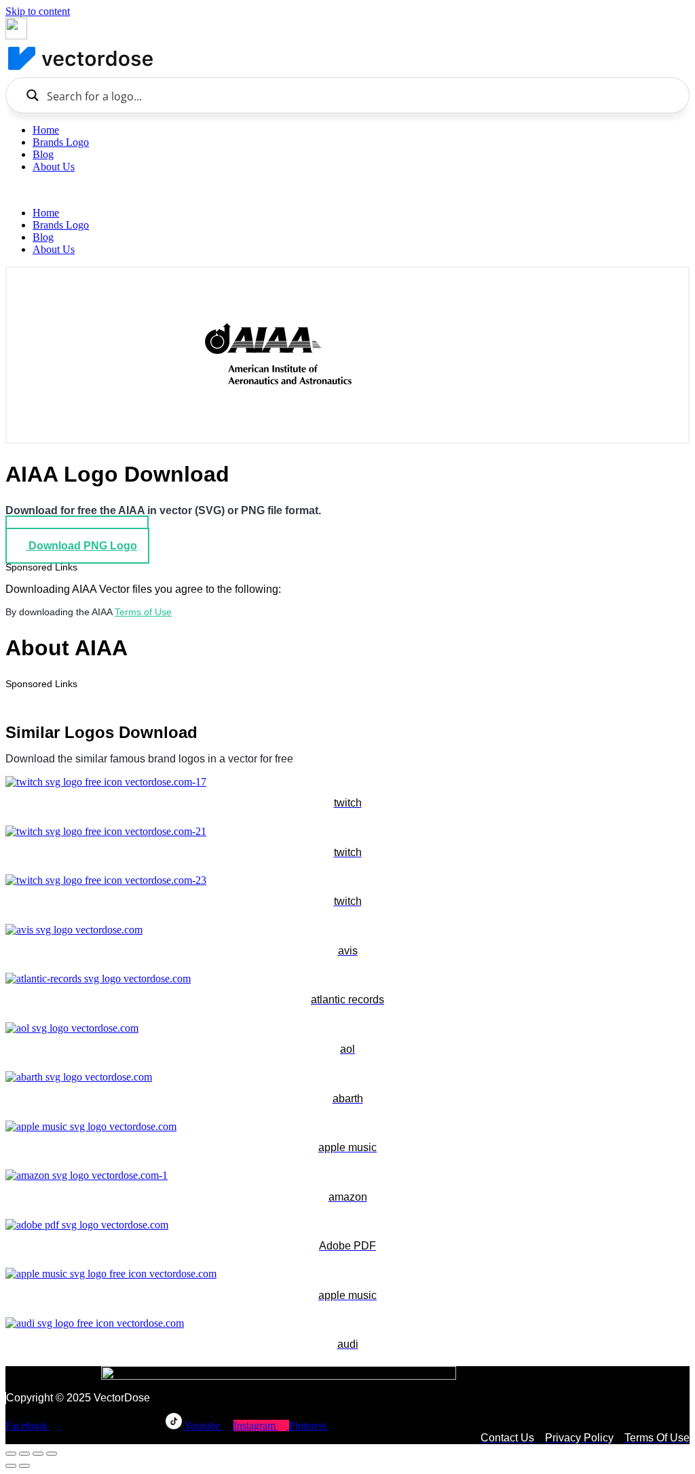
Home (46, 130)
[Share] (38, 1454)
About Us (54, 166)
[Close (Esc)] (51, 1454)
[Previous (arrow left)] (10, 1466)
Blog (43, 154)
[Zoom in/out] (10, 1454)
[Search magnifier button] (32, 95)
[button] (347, 190)
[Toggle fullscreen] (24, 1454)
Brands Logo (61, 142)
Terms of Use (143, 611)
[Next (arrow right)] (24, 1466)
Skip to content (37, 11)
